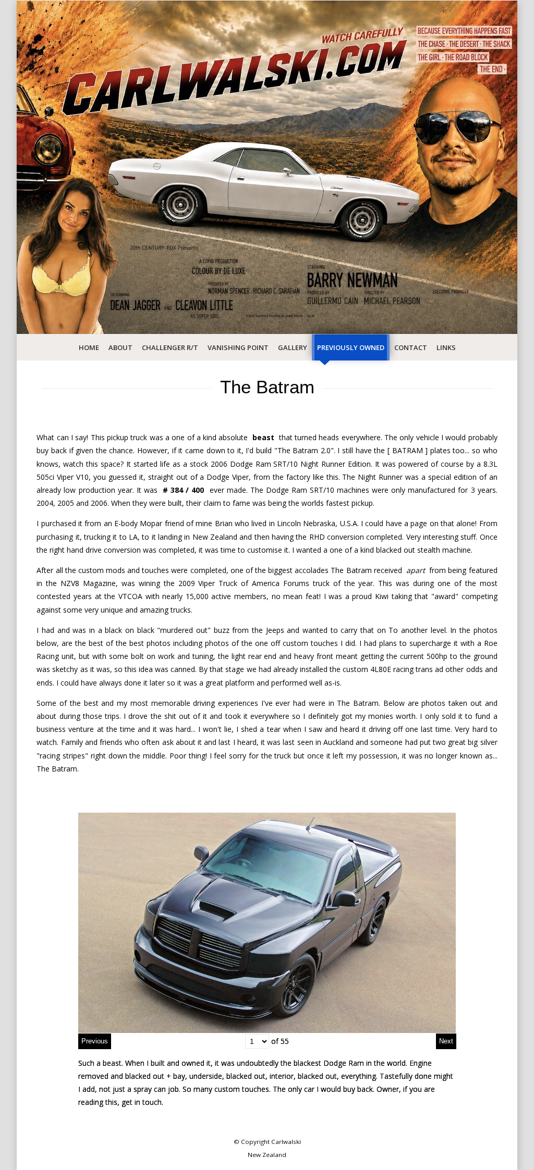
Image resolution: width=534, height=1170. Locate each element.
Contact (410, 347)
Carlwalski (286, 1142)
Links (446, 347)
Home (89, 347)
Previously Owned (350, 347)
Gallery (292, 347)
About (120, 347)
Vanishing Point (238, 347)
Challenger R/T (170, 347)
